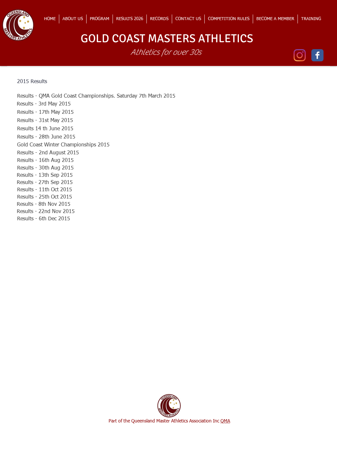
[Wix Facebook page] (317, 55)
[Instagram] (300, 55)
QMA (225, 421)
